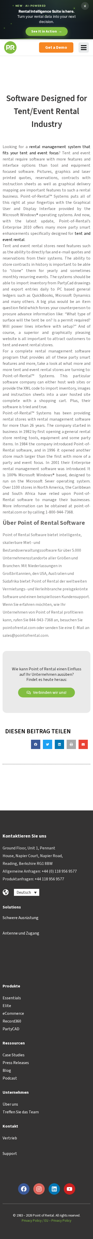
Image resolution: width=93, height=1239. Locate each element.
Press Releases (16, 1063)
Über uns (10, 1104)
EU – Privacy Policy (57, 1220)
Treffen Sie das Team (21, 1112)
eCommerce (13, 1013)
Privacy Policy (32, 1220)
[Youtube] (69, 1189)
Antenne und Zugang (21, 933)
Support (10, 1153)
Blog (7, 1070)
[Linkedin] (54, 1189)
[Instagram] (39, 1189)
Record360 (12, 1021)
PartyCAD (11, 1029)
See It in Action (46, 31)
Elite (7, 1006)
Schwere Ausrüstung (20, 918)
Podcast (10, 1078)
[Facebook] (23, 1189)
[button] (35, 744)
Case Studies (14, 1055)
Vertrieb (10, 1138)
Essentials (12, 998)
